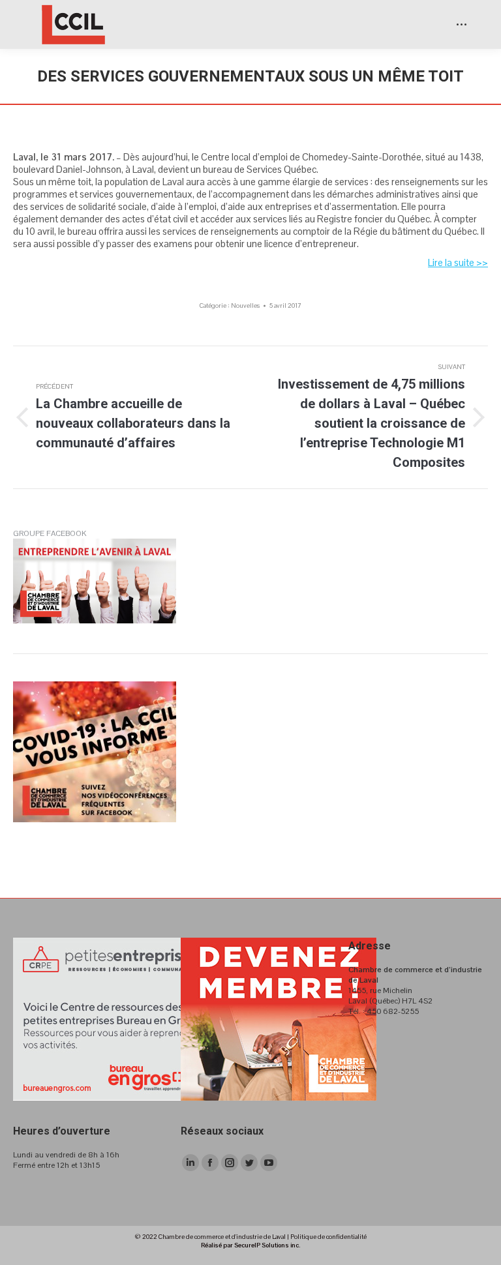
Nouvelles (245, 305)
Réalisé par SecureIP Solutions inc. (250, 1245)
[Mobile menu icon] (461, 24)
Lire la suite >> (458, 262)
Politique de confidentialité (328, 1236)
